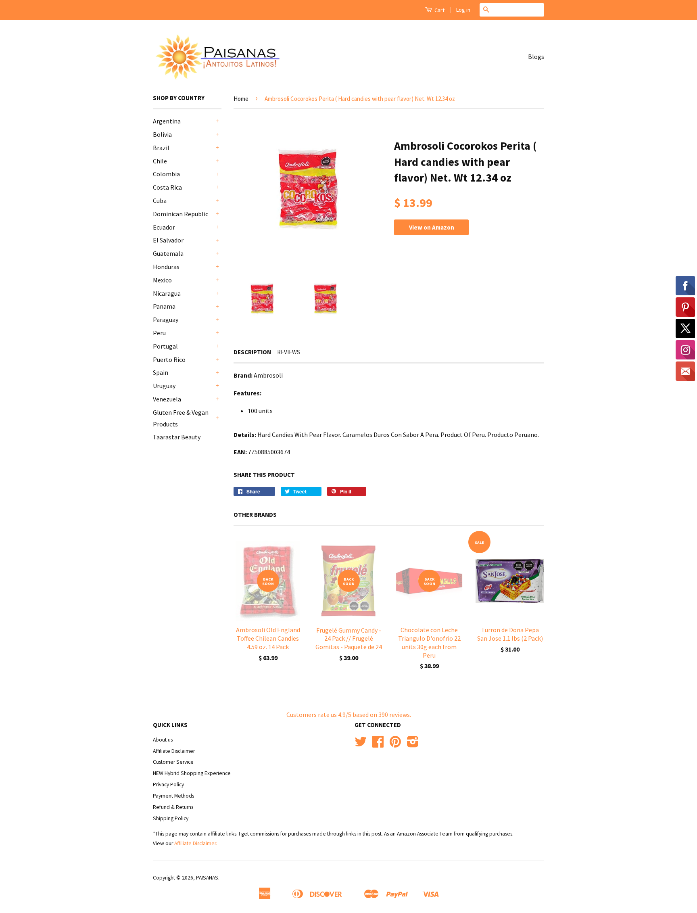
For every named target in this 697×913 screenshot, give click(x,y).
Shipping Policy (170, 818)
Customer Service (173, 761)
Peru (159, 333)
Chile (160, 161)
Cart (438, 10)
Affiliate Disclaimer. (195, 843)
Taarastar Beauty (176, 437)
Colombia (166, 174)
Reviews (288, 352)
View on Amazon (431, 227)
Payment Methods (173, 795)
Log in (463, 9)
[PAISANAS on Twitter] (361, 744)
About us (163, 739)
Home (241, 98)
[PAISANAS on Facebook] (378, 744)
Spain (160, 372)
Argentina (167, 121)
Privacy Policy (168, 784)
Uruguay (164, 386)
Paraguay (165, 319)
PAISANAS (207, 877)
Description (252, 352)
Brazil (161, 148)
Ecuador (164, 227)
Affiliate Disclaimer (174, 751)
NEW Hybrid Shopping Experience (192, 773)
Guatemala (168, 253)
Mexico (162, 280)
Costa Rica (167, 187)
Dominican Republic (180, 214)
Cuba (160, 200)
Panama (164, 306)
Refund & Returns (173, 807)
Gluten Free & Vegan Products (181, 418)
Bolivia (162, 134)
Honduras (166, 267)
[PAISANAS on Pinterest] (395, 744)
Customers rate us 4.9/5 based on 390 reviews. (348, 714)
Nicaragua (167, 293)
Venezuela (167, 399)
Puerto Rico (169, 359)
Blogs (536, 56)
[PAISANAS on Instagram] (413, 744)
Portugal (165, 346)
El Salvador (168, 240)
